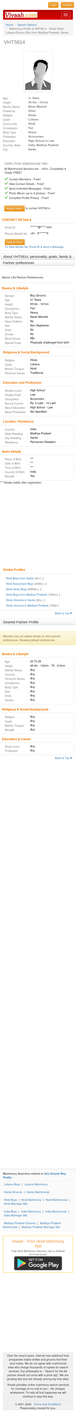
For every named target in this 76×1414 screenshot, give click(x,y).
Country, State (11, 145)
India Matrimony (31, 1211)
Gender (9, 296)
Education (9, 141)
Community (10, 124)
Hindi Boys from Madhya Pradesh (26, 594)
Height (7, 102)
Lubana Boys (12, 1184)
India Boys (10, 1211)
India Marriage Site (15, 1215)
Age (5, 98)
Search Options (27, 25)
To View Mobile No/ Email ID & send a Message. (34, 247)
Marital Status (11, 107)
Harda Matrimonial (38, 1192)
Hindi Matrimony (31, 1200)
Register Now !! (14, 208)
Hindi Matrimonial (56, 1200)
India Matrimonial (55, 1211)
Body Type (9, 132)
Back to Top (62, 613)
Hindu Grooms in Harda (20, 600)
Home (9, 25)
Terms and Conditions (47, 1404)
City (5, 149)
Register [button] (67, 4)
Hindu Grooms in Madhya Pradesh (27, 605)
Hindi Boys (10, 1200)
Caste (6, 119)
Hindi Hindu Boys (16, 589)
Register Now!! (15, 242)
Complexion (10, 128)
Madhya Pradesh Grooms (20, 1223)
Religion (8, 115)
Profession (9, 137)
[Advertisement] (38, 526)
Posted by (9, 111)
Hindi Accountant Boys (20, 584)
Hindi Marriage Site (15, 1204)
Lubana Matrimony (36, 1184)
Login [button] (53, 4)
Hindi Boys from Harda (20, 578)
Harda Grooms (13, 1192)
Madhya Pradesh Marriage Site (41, 1227)
